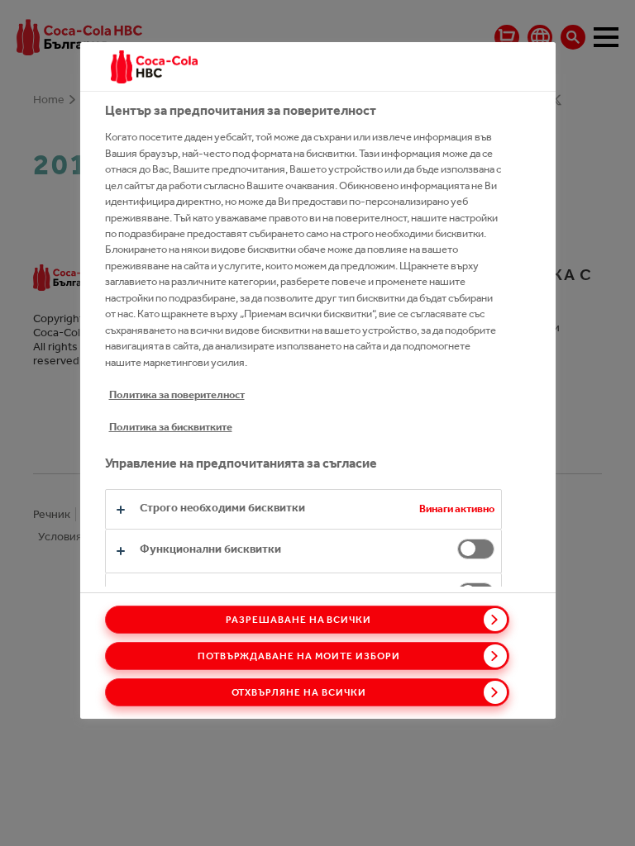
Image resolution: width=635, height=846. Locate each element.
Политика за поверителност (177, 394)
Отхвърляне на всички (299, 692)
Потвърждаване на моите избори (299, 656)
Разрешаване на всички (298, 619)
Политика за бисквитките (170, 427)
